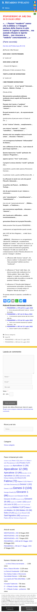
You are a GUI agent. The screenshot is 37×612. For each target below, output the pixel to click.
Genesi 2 (8, 488)
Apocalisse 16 (26, 473)
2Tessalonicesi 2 (13, 463)
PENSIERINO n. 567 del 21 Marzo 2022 (19, 314)
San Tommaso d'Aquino (18, 518)
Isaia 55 (7, 337)
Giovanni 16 (20, 499)
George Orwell (10, 492)
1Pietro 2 (15, 460)
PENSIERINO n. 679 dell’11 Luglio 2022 (20, 308)
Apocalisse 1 (8, 465)
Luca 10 (12, 504)
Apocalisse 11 (21, 465)
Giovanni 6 (13, 496)
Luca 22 (27, 504)
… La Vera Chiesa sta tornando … (15, 563)
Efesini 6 (21, 478)
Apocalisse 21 (11, 476)
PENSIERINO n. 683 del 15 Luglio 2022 (17, 342)
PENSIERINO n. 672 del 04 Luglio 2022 (20, 320)
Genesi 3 (22, 488)
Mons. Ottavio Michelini (11, 568)
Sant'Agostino (12, 515)
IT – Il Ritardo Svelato (11, 586)
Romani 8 (26, 513)
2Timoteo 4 (24, 463)
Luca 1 (21, 502)
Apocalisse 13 (13, 472)
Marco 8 (8, 507)
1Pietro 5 (23, 460)
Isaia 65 (14, 502)
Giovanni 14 (22, 496)
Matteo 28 (17, 513)
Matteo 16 (13, 510)
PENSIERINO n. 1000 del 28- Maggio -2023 (18, 541)
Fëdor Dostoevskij (13, 484)
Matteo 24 (9, 513)
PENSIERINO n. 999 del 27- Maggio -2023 (17, 546)
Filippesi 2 (22, 481)
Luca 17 (20, 504)
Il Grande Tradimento (10, 584)
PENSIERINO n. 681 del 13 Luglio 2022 (20, 326)
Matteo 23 (26, 510)
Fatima (10, 481)
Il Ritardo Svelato (15, 2)
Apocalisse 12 (16, 469)
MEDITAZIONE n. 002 (11, 536)
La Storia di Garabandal (11, 571)
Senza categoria (10, 334)
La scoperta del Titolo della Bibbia (14, 579)
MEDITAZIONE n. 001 (11, 538)
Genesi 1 (26, 484)
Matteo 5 (18, 507)
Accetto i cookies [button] (10, 608)
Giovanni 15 (10, 499)
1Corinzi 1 (7, 460)
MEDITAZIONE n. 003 (11, 533)
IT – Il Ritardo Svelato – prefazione (15, 589)
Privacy (8, 600)
